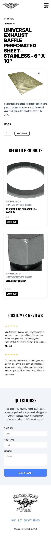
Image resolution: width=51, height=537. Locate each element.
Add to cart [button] (12, 221)
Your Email (9, 439)
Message (8, 451)
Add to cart (22, 133)
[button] (39, 73)
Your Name (9, 428)
